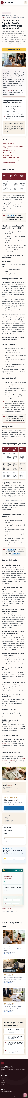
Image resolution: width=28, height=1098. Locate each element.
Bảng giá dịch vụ (9, 143)
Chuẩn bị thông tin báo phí (14, 49)
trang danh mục (15, 553)
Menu (25, 2)
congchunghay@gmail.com (6, 1091)
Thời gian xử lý (8, 155)
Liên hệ (14, 841)
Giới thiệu (14, 838)
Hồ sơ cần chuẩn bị (9, 150)
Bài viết (8, 7)
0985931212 (9, 90)
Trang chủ (3, 7)
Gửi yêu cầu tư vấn (14, 808)
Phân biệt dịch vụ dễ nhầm (11, 157)
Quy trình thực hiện (9, 152)
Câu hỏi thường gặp (9, 162)
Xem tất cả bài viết (6, 908)
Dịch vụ (14, 833)
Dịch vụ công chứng (14, 830)
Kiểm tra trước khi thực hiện (11, 160)
